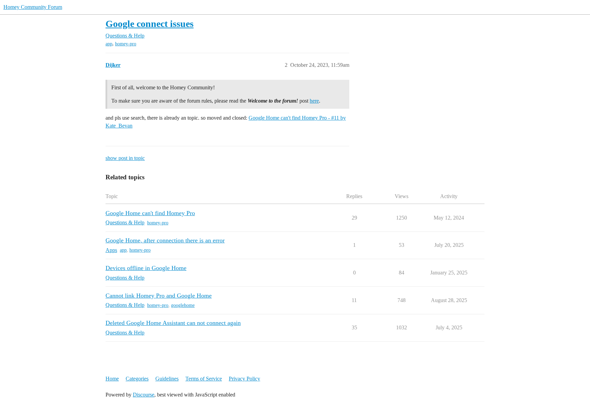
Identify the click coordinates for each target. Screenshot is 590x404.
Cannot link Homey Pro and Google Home (159, 295)
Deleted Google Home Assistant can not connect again (173, 322)
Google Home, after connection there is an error (165, 240)
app (109, 43)
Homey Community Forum (32, 7)
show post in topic (125, 158)
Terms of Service (203, 378)
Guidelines (167, 378)
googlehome (183, 305)
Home (112, 378)
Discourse (143, 395)
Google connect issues (150, 23)
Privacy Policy (244, 378)
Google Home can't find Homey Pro (150, 213)
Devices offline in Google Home (146, 268)
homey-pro (125, 43)
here (314, 101)
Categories (137, 378)
